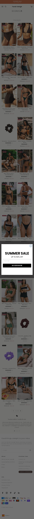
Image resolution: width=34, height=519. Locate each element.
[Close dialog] (31, 246)
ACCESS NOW (17, 265)
